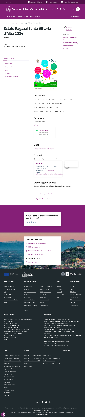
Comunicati (60, 289)
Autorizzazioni (27, 297)
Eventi (72, 287)
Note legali (7, 382)
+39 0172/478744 (11, 323)
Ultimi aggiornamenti (9, 390)
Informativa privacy (9, 379)
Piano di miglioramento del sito (12, 361)
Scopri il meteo (28, 366)
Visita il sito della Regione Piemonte (33, 355)
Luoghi (72, 289)
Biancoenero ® (49, 412)
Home (5, 23)
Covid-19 (59, 292)
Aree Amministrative (9, 289)
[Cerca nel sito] (78, 9)
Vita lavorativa (44, 305)
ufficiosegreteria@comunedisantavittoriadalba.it (49, 174)
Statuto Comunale (9, 377)
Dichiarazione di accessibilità (11, 358)
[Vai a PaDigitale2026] (71, 274)
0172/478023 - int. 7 (49, 170)
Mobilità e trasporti (45, 289)
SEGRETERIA (40, 163)
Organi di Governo (9, 287)
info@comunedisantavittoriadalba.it (17, 331)
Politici (5, 302)
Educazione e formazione (30, 305)
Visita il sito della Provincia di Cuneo (33, 358)
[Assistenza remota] (48, 410)
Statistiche (7, 393)
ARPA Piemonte (28, 363)
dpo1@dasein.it (51, 343)
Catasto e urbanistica (29, 300)
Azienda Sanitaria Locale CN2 (32, 361)
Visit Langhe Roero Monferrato (51, 358)
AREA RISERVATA (42, 414)
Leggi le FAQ (7, 363)
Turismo (42, 302)
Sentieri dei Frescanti (49, 361)
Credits (5, 387)
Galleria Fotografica (75, 294)
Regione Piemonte (9, 2)
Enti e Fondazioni (8, 297)
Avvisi (58, 297)
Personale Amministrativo (11, 300)
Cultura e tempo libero (30, 302)
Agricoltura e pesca (29, 287)
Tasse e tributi (60, 294)
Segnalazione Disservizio (10, 369)
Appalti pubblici (28, 294)
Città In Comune (41, 410)
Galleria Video (74, 297)
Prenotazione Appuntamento (12, 366)
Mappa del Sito (8, 395)
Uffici (5, 292)
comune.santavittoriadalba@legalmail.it (18, 329)
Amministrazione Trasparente (12, 355)
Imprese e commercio (46, 287)
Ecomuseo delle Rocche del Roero (52, 363)
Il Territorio (73, 292)
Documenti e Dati (8, 294)
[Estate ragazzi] (37, 130)
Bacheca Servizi (8, 374)
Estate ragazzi (43, 130)
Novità (11, 23)
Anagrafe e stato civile (30, 292)
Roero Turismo (47, 355)
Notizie (17, 23)
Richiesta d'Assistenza (10, 371)
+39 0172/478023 (11, 321)
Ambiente (26, 289)
